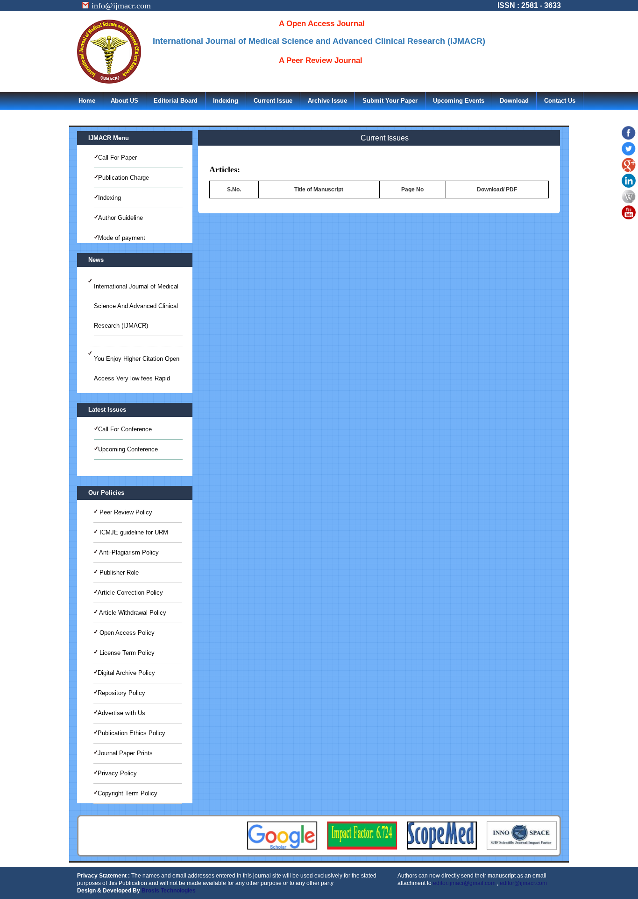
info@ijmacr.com (120, 5)
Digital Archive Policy (126, 672)
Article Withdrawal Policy (132, 612)
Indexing (225, 100)
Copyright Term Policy (127, 793)
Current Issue (273, 100)
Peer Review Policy (125, 512)
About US (124, 100)
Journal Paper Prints (125, 753)
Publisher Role (118, 572)
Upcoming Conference (128, 449)
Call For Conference (125, 429)
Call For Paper (117, 157)
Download (514, 100)
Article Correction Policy (130, 592)
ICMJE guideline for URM (133, 532)
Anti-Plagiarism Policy (128, 552)
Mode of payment (121, 237)
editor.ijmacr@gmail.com (464, 883)
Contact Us (559, 100)
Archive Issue (327, 100)
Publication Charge (123, 177)
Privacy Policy (117, 773)
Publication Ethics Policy (131, 733)
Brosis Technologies (169, 890)
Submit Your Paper (390, 100)
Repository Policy (121, 692)
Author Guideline (120, 217)
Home (86, 100)
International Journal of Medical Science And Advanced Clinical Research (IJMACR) (136, 306)
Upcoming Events (458, 100)
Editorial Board (176, 100)
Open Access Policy (126, 632)
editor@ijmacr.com (523, 883)
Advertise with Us (121, 712)
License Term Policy (126, 652)
